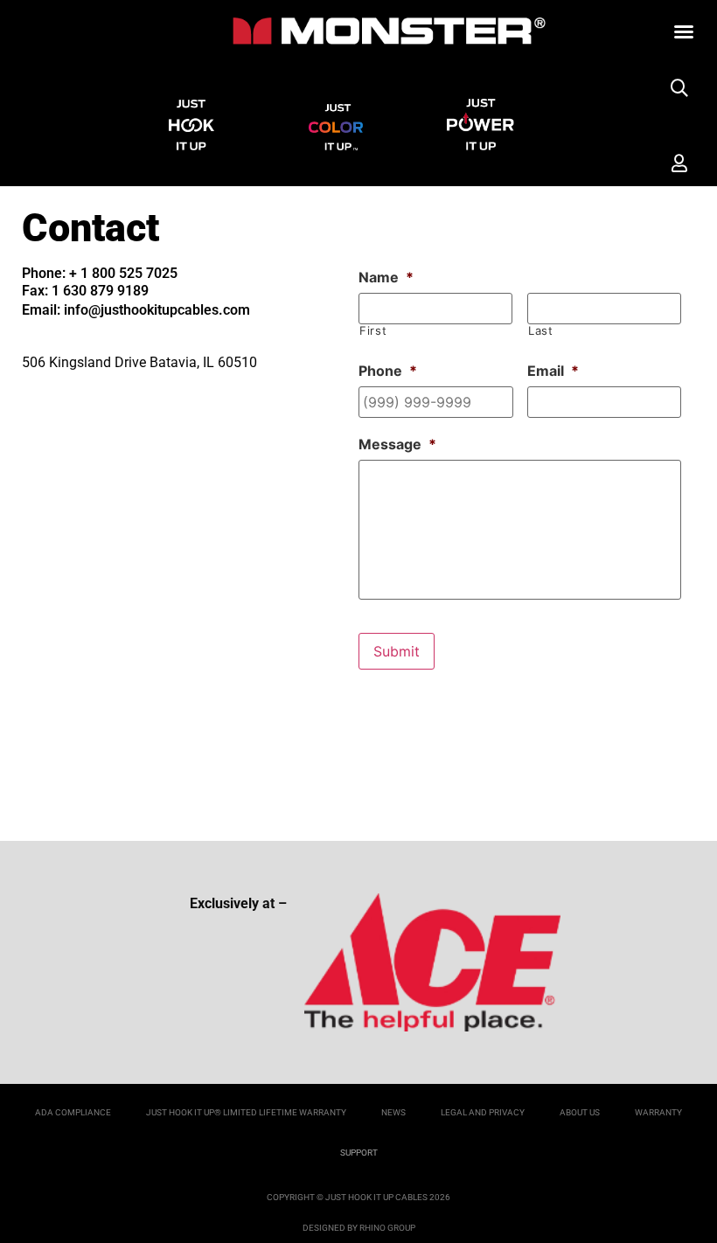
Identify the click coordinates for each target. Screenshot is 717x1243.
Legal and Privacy (483, 1112)
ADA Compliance (73, 1112)
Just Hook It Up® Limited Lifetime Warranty (246, 1112)
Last (540, 331)
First (372, 331)
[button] (684, 31)
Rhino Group (387, 1228)
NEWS (393, 1112)
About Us (580, 1112)
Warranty (658, 1112)
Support (359, 1152)
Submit (396, 651)
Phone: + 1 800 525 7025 (100, 273)
